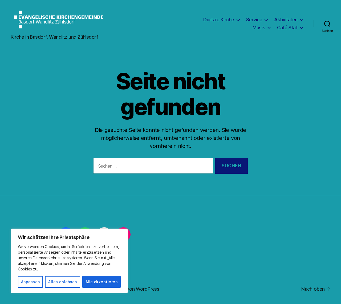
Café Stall (287, 27)
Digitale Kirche (218, 19)
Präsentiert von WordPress (130, 289)
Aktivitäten (286, 19)
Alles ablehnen (62, 281)
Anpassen (30, 281)
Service (254, 19)
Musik (259, 27)
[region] (69, 261)
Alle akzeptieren (101, 281)
